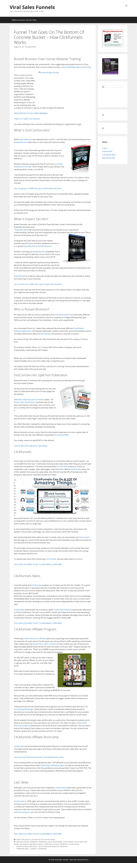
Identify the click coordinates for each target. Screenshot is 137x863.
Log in (104, 148)
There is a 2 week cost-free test (27, 118)
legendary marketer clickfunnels (40, 844)
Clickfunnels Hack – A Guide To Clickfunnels (31, 849)
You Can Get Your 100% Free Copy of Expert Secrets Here (37, 284)
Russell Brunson (21, 142)
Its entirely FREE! (62, 435)
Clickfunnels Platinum (63, 609)
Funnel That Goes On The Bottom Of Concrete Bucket (35, 839)
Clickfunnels (62, 466)
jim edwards (24, 844)
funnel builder (57, 842)
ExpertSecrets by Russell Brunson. (37, 246)
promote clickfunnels (60, 844)
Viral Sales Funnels (32, 7)
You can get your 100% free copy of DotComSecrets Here (37, 188)
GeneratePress (82, 860)
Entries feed (107, 151)
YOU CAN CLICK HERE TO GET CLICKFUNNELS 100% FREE (38, 564)
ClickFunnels (19, 609)
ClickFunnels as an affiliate (34, 638)
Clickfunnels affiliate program (52, 765)
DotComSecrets (25, 139)
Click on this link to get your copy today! (30, 446)
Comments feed (108, 154)
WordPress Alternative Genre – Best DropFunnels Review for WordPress (42, 846)
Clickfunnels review (45, 842)
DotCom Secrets (43, 333)
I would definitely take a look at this (76, 67)
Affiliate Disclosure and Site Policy (24, 20)
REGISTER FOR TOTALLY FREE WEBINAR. (31, 113)
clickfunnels (34, 842)
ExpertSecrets (21, 230)
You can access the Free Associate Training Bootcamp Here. (39, 757)
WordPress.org (108, 158)
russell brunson (73, 844)
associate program (22, 812)
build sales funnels (22, 842)
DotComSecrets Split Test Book (30, 399)
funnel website (68, 842)
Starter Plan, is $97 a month (44, 644)
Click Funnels (84, 537)
